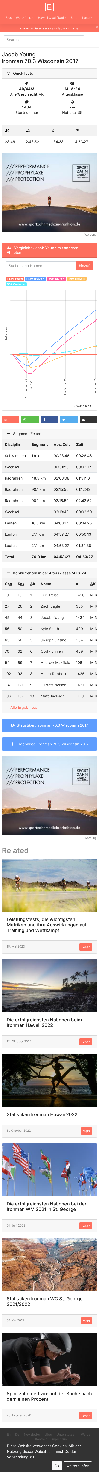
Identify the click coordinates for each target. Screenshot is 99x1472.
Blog (9, 17)
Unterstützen (66, 1434)
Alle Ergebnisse (23, 707)
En (9, 1434)
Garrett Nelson (53, 685)
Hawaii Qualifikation (52, 17)
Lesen (85, 947)
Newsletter (32, 1434)
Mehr (86, 1131)
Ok (57, 1466)
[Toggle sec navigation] (91, 39)
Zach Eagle (50, 606)
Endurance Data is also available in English (48, 28)
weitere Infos (78, 1466)
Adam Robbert (53, 673)
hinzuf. (84, 265)
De (17, 1434)
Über (75, 17)
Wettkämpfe (25, 17)
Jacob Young (52, 617)
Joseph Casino (54, 640)
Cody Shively (52, 651)
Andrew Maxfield (55, 662)
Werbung (90, 234)
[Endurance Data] (49, 7)
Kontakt (88, 17)
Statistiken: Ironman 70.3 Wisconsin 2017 (51, 725)
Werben (86, 1434)
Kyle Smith (50, 628)
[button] (10, 419)
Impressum (59, 1439)
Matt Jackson (52, 696)
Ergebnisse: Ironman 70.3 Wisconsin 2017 (51, 744)
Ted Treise (50, 595)
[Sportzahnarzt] (49, 192)
